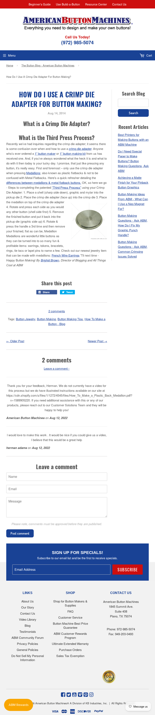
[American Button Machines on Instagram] (91, 694)
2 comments (56, 311)
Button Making (46, 319)
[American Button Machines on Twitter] (69, 694)
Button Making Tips (70, 319)
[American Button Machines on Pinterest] (86, 694)
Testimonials (27, 631)
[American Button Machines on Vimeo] (80, 694)
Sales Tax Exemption (70, 656)
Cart (149, 55)
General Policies (27, 650)
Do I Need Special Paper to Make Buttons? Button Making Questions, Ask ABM (133, 161)
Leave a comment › (56, 368)
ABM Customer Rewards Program (70, 635)
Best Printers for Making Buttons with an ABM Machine (133, 139)
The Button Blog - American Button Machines (47, 65)
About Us (27, 601)
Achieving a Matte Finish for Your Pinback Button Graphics (133, 182)
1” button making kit (73, 153)
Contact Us (119, 4)
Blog (27, 625)
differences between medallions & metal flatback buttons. (43, 182)
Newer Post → (97, 341)
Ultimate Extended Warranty (70, 643)
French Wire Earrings (66, 255)
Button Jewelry (25, 319)
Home (9, 65)
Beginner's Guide (40, 4)
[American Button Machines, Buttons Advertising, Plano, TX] (68, 676)
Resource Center (96, 4)
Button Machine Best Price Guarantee (70, 625)
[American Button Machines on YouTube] (74, 694)
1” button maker (45, 153)
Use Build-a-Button (68, 4)
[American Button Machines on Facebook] (63, 694)
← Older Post (15, 341)
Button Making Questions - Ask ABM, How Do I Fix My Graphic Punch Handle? (133, 225)
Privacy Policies (27, 643)
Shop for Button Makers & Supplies (70, 603)
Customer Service (70, 617)
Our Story (27, 607)
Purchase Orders (70, 650)
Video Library (27, 619)
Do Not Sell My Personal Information (27, 658)
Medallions (33, 173)
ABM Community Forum (28, 637)
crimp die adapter (80, 148)
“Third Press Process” (66, 187)
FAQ (70, 611)
